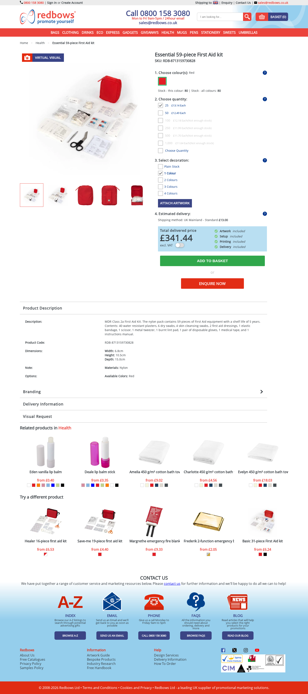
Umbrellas (248, 32)
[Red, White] (45, 554)
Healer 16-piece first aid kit (46, 541)
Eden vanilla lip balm (46, 472)
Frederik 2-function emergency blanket (209, 541)
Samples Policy (31, 668)
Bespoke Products (101, 659)
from (45, 480)
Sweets (229, 32)
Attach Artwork (175, 203)
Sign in (52, 3)
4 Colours (170, 193)
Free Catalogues (32, 659)
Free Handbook (99, 668)
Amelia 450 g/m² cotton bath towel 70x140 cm (154, 472)
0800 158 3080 (34, 3)
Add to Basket (212, 261)
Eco (100, 32)
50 (175, 113)
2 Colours (170, 180)
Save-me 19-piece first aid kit (100, 541)
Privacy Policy (30, 663)
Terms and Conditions (100, 687)
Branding (32, 391)
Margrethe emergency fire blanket (154, 541)
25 (175, 105)
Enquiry (226, 3)
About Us (27, 655)
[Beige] (147, 485)
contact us (172, 583)
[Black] (62, 485)
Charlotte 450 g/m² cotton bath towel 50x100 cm (209, 472)
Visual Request (37, 416)
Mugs (182, 32)
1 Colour (170, 173)
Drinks (88, 32)
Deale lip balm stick (100, 472)
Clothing (70, 32)
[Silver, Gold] (208, 554)
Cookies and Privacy (136, 687)
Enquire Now (212, 283)
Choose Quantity (176, 151)
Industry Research (101, 663)
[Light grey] (161, 485)
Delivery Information (43, 404)
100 (176, 120)
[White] (29, 485)
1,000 (177, 143)
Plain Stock (171, 166)
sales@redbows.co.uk (272, 3)
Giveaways (150, 32)
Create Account (72, 3)
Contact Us (243, 3)
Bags (55, 32)
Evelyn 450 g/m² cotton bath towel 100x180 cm (263, 472)
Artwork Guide (98, 655)
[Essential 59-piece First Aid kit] (85, 117)
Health (168, 32)
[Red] (162, 81)
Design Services (166, 655)
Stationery (210, 32)
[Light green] (58, 485)
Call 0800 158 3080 (158, 13)
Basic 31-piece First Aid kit (262, 541)
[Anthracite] (166, 485)
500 (176, 135)
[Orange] (38, 485)
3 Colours (170, 187)
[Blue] (53, 485)
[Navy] (156, 485)
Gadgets (130, 32)
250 (176, 128)
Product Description (42, 308)
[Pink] (43, 485)
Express (113, 32)
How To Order (165, 663)
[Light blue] (48, 485)
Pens (194, 32)
